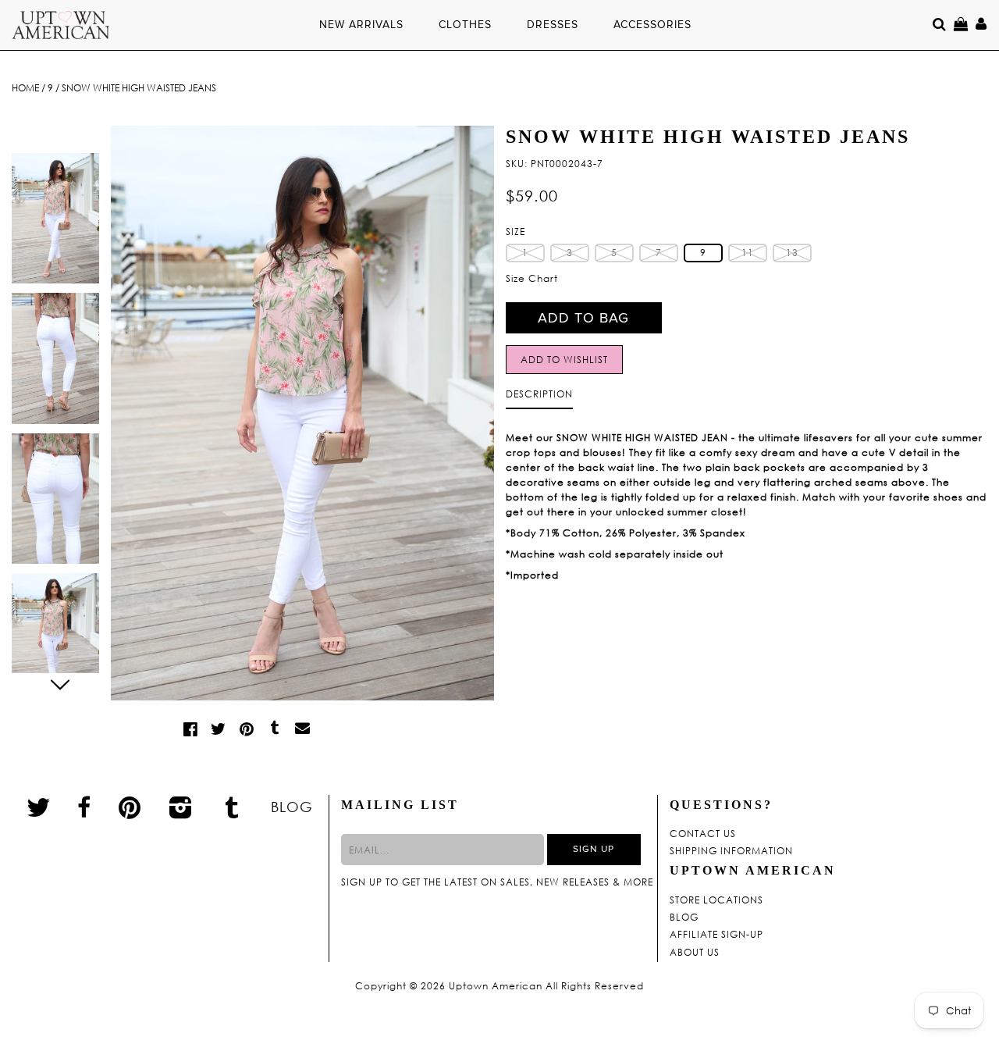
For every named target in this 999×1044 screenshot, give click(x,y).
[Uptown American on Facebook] (84, 807)
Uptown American (495, 986)
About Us (695, 952)
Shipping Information (731, 851)
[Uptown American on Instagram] (181, 806)
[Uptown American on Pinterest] (130, 806)
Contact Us (703, 834)
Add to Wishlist (564, 359)
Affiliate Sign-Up (716, 934)
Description (539, 394)
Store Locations (716, 900)
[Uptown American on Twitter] (39, 806)
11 (747, 252)
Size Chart (532, 278)
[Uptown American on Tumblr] (232, 806)
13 (792, 252)
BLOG (292, 807)
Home (25, 88)
